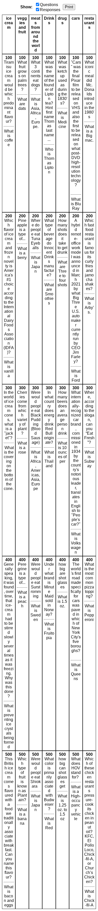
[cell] (8, 133)
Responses (50, 10)
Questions (49, 5)
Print (69, 7)
